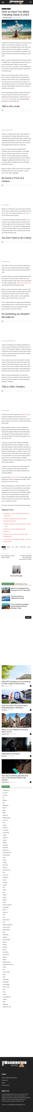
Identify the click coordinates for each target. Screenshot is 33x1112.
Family (4, 860)
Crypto (4, 840)
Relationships (6, 962)
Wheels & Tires (7, 1007)
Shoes (4, 967)
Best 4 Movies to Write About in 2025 (8, 556)
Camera (8, 547)
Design (5, 842)
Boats (4, 813)
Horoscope (6, 907)
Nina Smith (4, 710)
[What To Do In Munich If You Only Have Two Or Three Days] (6, 590)
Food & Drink (6, 870)
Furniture (5, 875)
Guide (4, 890)
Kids (4, 915)
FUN (4, 872)
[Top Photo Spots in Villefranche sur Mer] (6, 598)
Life (4, 922)
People (5, 957)
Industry (5, 912)
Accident (5, 793)
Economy (5, 845)
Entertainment (7, 852)
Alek (3, 685)
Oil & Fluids (6, 954)
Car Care (5, 820)
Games (5, 880)
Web (4, 1002)
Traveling (4, 549)
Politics (5, 959)
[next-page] (5, 612)
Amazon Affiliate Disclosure (9, 1077)
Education (5, 847)
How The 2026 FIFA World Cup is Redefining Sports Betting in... (15, 707)
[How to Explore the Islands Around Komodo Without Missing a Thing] (6, 606)
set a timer (27, 213)
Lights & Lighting (7, 924)
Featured (5, 865)
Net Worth (6, 952)
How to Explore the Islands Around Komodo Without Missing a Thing (20, 606)
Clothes (5, 835)
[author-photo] (16, 573)
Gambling (5, 877)
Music (4, 949)
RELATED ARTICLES (8, 584)
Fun (13, 547)
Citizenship (6, 832)
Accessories (6, 790)
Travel (9, 8)
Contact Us (5, 1080)
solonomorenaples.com (24, 283)
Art (3, 798)
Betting (5, 800)
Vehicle (5, 999)
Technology (6, 984)
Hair (4, 892)
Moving (5, 947)
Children (5, 827)
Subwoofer (6, 979)
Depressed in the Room (11, 754)
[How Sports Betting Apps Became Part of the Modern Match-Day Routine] (16, 766)
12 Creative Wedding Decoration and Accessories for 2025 (25, 557)
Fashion (5, 862)
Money (5, 942)
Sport (4, 974)
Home (3, 6)
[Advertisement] (16, 642)
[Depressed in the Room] (16, 744)
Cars (4, 822)
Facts (4, 857)
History (5, 897)
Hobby (4, 900)
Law (4, 917)
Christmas (5, 830)
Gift (4, 887)
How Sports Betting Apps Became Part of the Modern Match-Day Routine (15, 778)
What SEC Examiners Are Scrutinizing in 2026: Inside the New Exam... (16, 683)
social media (25, 414)
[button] (3, 2)
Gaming (5, 882)
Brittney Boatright (7, 17)
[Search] (30, 2)
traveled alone (15, 477)
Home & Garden (7, 905)
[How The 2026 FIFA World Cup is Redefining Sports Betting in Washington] (16, 696)
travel (28, 547)
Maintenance (6, 929)
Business (5, 815)
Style (4, 977)
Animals (5, 795)
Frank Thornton (5, 734)
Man (4, 932)
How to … (5, 910)
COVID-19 (5, 837)
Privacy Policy (5, 1085)
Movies (5, 944)
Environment (6, 855)
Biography (5, 805)
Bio (3, 803)
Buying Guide (6, 817)
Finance (5, 867)
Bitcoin (5, 808)
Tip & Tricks (6, 987)
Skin (4, 969)
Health (4, 895)
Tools (4, 992)
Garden (5, 885)
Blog (4, 810)
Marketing (5, 934)
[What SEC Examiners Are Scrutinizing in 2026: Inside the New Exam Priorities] (16, 672)
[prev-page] (3, 612)
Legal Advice (6, 920)
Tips (4, 989)
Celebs (5, 825)
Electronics (6, 850)
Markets (5, 937)
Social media (6, 972)
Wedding (5, 1004)
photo (16, 547)
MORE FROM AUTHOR (21, 584)
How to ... (8, 6)
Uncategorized (7, 997)
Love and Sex (6, 927)
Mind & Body (6, 939)
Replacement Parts (8, 964)
